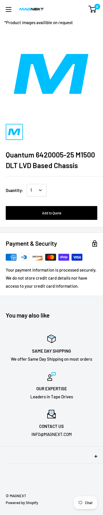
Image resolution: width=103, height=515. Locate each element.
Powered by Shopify (22, 502)
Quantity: (14, 190)
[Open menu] (8, 9)
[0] (92, 9)
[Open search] (70, 9)
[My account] (81, 9)
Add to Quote (51, 213)
